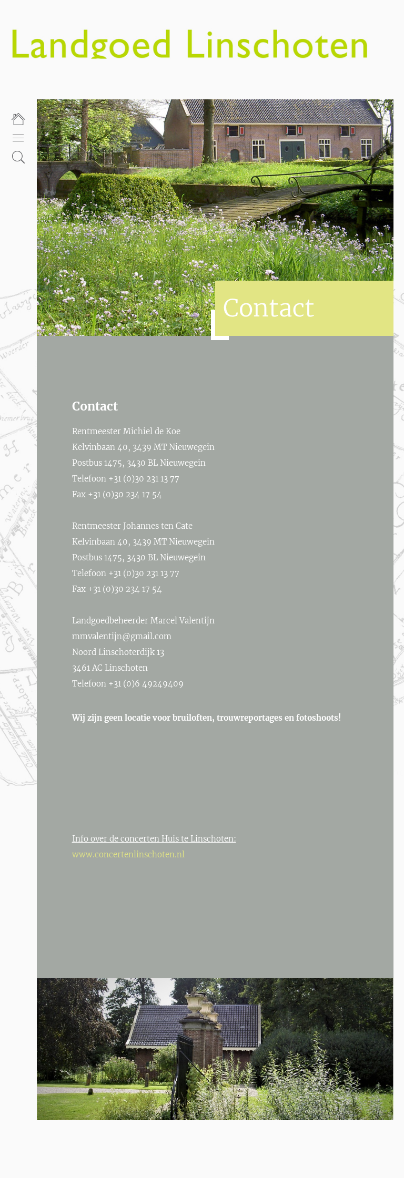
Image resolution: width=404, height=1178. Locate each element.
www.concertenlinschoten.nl (128, 854)
